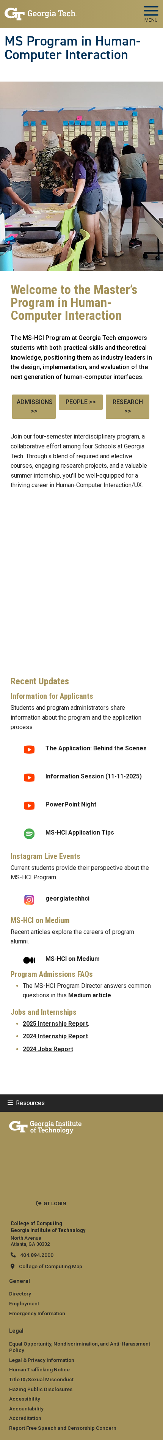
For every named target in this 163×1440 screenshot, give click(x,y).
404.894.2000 (36, 1255)
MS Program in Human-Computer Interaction (72, 48)
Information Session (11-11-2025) (94, 776)
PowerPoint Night (70, 804)
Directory (20, 1294)
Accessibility (24, 1399)
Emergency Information (37, 1313)
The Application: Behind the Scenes (96, 748)
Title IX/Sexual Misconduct (41, 1379)
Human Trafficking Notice (39, 1369)
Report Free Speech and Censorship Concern (62, 1428)
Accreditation (25, 1418)
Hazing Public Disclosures (40, 1389)
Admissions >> (35, 406)
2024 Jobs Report (48, 1049)
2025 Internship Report (55, 1023)
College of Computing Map (50, 1266)
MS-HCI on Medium (72, 958)
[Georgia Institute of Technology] (41, 10)
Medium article (89, 995)
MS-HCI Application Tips (80, 832)
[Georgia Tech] (45, 1126)
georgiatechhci (67, 898)
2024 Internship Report (55, 1036)
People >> (81, 402)
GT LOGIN (55, 1203)
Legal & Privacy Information (41, 1360)
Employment (24, 1303)
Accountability (26, 1408)
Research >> (128, 406)
